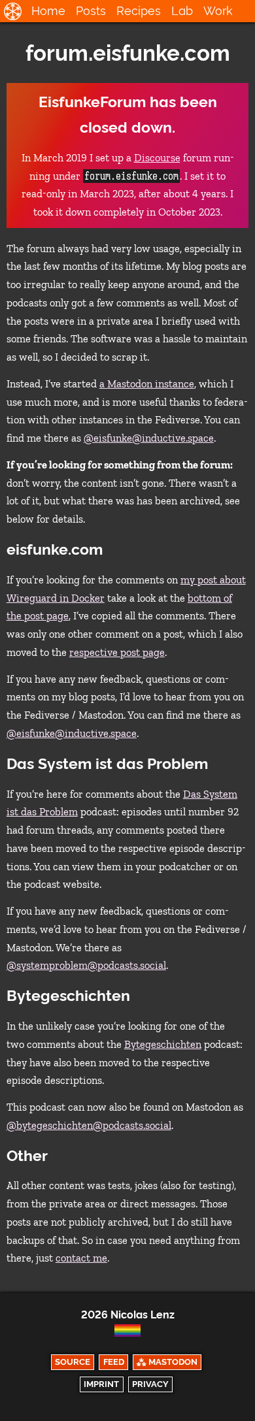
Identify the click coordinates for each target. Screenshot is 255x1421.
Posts (91, 11)
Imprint (101, 1384)
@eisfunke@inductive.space (149, 438)
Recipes (138, 11)
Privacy (150, 1384)
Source (72, 1362)
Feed (113, 1362)
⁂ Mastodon (167, 1362)
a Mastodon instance (146, 384)
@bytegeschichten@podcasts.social (89, 1125)
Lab (182, 11)
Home (48, 11)
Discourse (157, 158)
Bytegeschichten (162, 1044)
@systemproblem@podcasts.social (86, 965)
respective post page (117, 652)
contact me (81, 1258)
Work (218, 11)
